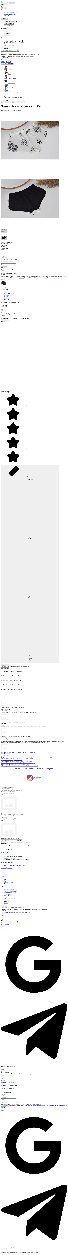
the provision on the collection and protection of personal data (38, 1105)
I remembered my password (8, 1082)
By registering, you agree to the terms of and (34, 1105)
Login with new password (7, 1088)
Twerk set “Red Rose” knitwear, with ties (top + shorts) (15, 736)
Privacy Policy (12, 842)
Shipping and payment (10, 14)
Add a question (5, 668)
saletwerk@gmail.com (6, 868)
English (11, 25)
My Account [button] (4, 38)
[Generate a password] (17, 1102)
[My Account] (34, 4)
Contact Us (7, 900)
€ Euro (6, 31)
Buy (2, 794)
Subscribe (19, 840)
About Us (6, 897)
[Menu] (1, 6)
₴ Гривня (7, 35)
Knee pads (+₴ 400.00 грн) (10, 259)
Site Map (6, 901)
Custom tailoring (57, 276)
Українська (14, 21)
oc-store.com (43, 909)
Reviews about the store (10, 12)
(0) (6, 245)
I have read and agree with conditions (16, 842)
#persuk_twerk (8, 242)
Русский (12, 23)
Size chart (6, 15)
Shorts (5, 96)
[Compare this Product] (18, 102)
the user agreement (62, 1105)
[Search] (17, 50)
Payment (33, 276)
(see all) (11, 269)
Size (2, 249)
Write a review (4, 320)
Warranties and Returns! (10, 891)
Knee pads (3, 287)
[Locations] (2, 8)
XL (3, 256)
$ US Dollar (7, 33)
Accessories (7, 884)
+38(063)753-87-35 (6, 62)
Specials (6, 903)
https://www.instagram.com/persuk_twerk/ (15, 865)
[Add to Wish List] (6, 102)
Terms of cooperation (9, 898)
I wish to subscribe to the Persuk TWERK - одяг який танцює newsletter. (21, 1104)
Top (5, 881)
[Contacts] (5, 8)
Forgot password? (5, 924)
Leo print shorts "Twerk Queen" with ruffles (12, 707)
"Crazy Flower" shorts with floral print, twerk (13, 722)
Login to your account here (18, 1247)
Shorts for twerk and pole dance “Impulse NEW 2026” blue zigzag (18, 752)
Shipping (3, 276)
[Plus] (1, 264)
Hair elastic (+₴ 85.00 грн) (10, 261)
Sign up (3, 1069)
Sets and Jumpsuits (9, 882)
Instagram (49, 769)
